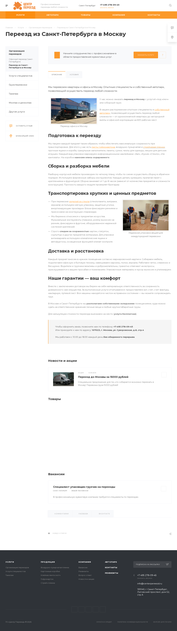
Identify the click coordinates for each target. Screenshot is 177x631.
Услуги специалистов (20, 75)
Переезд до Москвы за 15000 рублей (103, 376)
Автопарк (111, 562)
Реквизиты (84, 571)
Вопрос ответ (85, 575)
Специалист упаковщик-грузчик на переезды (84, 486)
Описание (57, 75)
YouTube (103, 609)
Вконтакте (74, 609)
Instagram (89, 609)
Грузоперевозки (18, 84)
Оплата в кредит (104, 622)
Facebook (81, 609)
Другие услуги (17, 111)
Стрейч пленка (48, 583)
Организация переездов (16, 52)
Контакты (111, 567)
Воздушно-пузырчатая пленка (55, 567)
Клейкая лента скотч (50, 575)
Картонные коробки (50, 571)
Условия (74, 75)
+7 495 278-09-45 (109, 4)
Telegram (96, 609)
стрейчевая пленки (154, 147)
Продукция (48, 562)
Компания (85, 562)
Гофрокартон (47, 579)
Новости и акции (86, 579)
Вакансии (83, 567)
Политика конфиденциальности (132, 622)
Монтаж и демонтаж (20, 102)
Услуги (10, 562)
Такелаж (13, 93)
